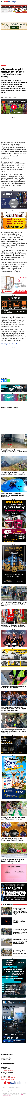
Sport (3, 66)
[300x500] (14, 978)
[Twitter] (5, 380)
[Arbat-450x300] (14, 200)
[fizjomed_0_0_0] (14, 892)
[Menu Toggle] (1, 2)
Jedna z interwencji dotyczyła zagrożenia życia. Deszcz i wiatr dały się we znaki (14, 451)
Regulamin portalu (7, 1091)
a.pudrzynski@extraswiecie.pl (9, 1061)
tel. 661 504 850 (5, 1059)
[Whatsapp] (8, 380)
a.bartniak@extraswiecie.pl (8, 1070)
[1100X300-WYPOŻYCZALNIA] (14, 9)
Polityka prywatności (14, 1087)
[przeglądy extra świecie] (14, 745)
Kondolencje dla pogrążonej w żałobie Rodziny (19, 921)
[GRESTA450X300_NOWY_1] (14, 658)
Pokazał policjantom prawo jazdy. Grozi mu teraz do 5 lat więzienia (13, 686)
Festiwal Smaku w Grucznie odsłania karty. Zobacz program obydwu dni (13, 818)
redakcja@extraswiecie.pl (9, 344)
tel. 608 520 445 (5, 1068)
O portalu (4, 1087)
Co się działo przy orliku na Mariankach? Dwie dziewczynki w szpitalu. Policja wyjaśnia (14, 604)
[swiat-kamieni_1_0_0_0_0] (14, 220)
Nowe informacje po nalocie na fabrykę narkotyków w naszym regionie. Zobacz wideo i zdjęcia (13, 731)
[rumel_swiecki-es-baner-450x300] (14, 638)
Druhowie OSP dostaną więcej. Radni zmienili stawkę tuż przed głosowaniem (13, 625)
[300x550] (14, 521)
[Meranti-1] (14, 285)
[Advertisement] (14, 50)
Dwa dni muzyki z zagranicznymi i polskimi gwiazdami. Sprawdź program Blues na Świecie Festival (13, 708)
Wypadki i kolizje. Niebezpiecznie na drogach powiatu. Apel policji (12, 860)
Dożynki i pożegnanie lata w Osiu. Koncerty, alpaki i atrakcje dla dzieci (12, 839)
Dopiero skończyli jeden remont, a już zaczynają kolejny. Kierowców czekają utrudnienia (20, 941)
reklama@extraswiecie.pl (7, 1079)
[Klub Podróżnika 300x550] (14, 777)
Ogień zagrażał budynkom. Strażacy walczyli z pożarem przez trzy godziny (13, 473)
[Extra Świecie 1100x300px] (14, 397)
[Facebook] (2, 380)
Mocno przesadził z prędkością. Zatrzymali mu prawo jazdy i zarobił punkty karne (12, 495)
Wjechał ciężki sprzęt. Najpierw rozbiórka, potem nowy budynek (19, 952)
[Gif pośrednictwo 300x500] (14, 564)
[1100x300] (14, 26)
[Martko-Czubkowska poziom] (14, 873)
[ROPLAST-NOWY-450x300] (14, 305)
